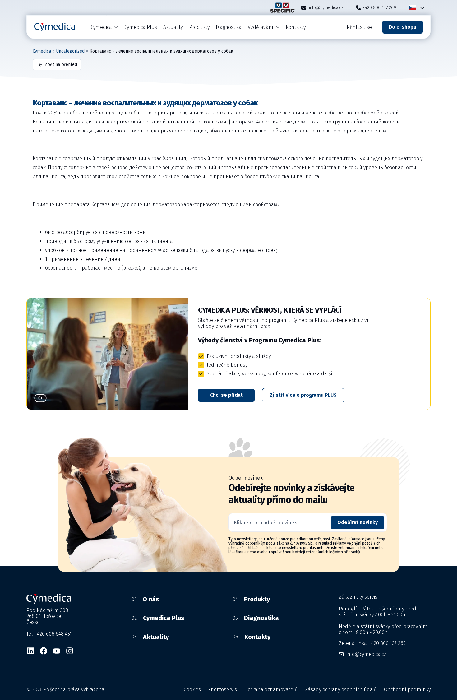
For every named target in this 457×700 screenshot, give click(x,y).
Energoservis (222, 690)
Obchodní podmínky (407, 690)
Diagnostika (229, 27)
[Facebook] (43, 651)
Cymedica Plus (140, 27)
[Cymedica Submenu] (116, 27)
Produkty (199, 27)
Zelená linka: (372, 643)
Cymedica (101, 27)
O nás (145, 599)
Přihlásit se (359, 27)
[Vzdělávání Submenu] (278, 27)
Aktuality (173, 27)
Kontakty (296, 27)
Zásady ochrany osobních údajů (340, 690)
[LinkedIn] (30, 651)
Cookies (192, 690)
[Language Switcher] (421, 7)
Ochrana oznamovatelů (271, 690)
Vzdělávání (260, 27)
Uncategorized (70, 51)
